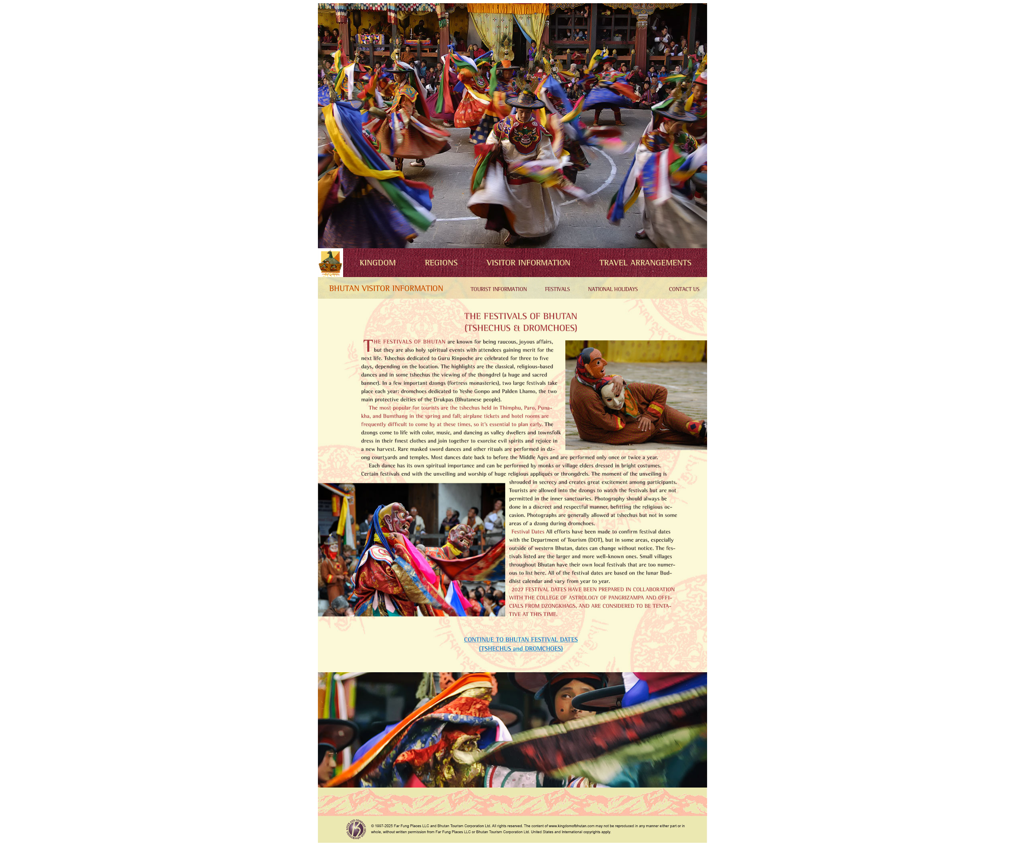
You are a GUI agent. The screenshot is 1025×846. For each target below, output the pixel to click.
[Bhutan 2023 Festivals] (555, 296)
